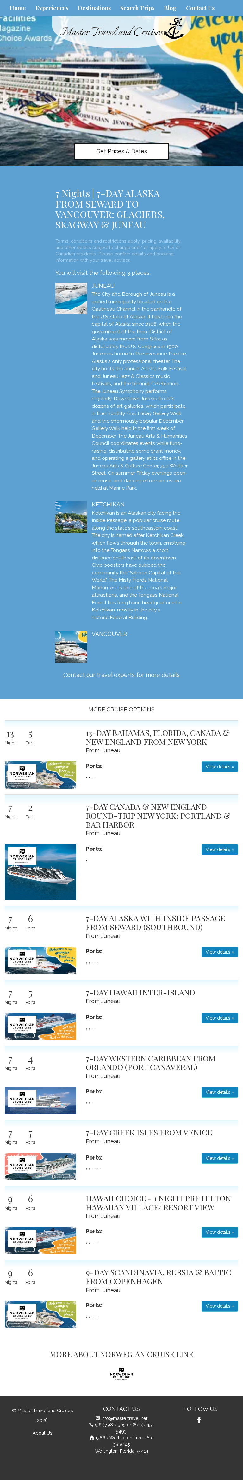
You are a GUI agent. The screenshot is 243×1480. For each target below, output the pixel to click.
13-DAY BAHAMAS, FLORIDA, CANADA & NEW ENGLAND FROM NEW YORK (158, 737)
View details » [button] (220, 766)
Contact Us (200, 8)
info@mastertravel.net (124, 1418)
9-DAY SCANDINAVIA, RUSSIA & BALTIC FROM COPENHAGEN (158, 1276)
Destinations (94, 8)
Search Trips (137, 8)
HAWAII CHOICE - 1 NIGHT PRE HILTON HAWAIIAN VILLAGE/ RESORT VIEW (158, 1202)
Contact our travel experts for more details (121, 674)
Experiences (51, 8)
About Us (43, 1433)
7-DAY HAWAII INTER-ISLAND (140, 992)
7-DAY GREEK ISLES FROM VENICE (149, 1132)
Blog (170, 8)
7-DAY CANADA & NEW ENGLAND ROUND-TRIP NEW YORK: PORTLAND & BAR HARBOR (158, 815)
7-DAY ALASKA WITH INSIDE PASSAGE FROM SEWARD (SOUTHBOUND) (155, 922)
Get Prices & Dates (121, 151)
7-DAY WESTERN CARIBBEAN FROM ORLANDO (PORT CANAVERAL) (150, 1062)
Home (17, 8)
